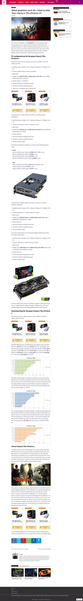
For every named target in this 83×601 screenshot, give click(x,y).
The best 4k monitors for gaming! (44, 549)
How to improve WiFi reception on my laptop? (19, 549)
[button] (79, 2)
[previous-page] (12, 581)
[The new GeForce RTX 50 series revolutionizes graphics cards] (17, 572)
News (27, 2)
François (13, 15)
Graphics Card (13, 7)
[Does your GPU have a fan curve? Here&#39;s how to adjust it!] (31, 572)
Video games (34, 2)
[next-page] (14, 581)
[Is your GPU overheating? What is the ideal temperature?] (44, 572)
